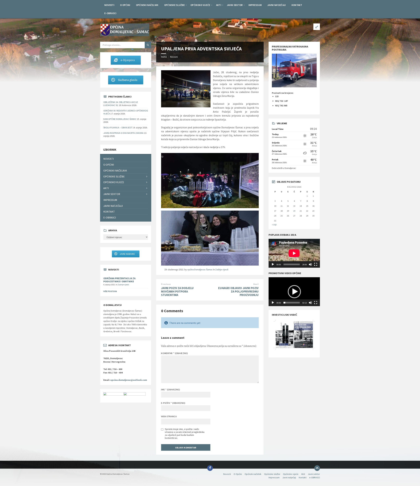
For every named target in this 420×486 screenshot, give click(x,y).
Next (256, 284)
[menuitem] (109, 5)
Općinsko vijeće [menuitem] (113, 182)
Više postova (110, 291)
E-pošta (173, 402)
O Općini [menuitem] (108, 164)
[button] (294, 291)
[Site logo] (124, 35)
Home (164, 56)
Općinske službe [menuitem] (114, 176)
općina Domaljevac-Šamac (200, 269)
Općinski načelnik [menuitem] (115, 170)
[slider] (292, 302)
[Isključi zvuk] (310, 264)
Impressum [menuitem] (110, 200)
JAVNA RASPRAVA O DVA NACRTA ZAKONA (123, 132)
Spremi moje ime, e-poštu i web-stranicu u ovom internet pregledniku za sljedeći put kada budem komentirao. (184, 433)
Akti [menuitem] (106, 188)
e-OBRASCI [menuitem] (109, 217)
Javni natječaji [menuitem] (113, 205)
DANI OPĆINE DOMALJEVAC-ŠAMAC (119, 119)
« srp (274, 224)
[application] (294, 253)
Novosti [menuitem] (108, 158)
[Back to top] (317, 468)
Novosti (174, 56)
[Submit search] (148, 45)
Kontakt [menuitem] (109, 211)
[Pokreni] (272, 264)
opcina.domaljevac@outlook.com (128, 379)
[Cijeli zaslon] (315, 264)
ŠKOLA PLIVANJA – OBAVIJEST (117, 127)
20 (294, 211)
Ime (170, 389)
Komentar (174, 353)
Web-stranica (169, 416)
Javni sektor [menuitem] (111, 194)
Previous (166, 284)
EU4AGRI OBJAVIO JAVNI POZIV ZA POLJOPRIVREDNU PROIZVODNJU (238, 291)
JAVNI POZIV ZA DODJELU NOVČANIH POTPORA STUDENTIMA (177, 291)
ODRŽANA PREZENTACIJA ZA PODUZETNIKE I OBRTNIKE (119, 280)
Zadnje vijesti (221, 269)
